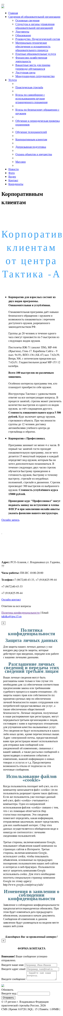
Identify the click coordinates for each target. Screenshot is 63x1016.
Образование (23, 35)
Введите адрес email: (13, 969)
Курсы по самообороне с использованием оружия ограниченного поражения (31, 98)
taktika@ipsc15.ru (11, 616)
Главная (13, 13)
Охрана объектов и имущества (33, 154)
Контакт (13, 180)
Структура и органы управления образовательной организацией (34, 26)
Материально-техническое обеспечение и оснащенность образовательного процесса (32, 46)
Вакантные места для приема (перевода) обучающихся (32, 66)
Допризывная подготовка (30, 147)
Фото (11, 173)
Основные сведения (27, 20)
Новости (13, 169)
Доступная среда (25, 72)
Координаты (15, 184)
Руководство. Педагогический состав (37, 39)
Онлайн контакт (11, 599)
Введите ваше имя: (12, 965)
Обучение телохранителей (31, 132)
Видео (12, 176)
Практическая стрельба (29, 87)
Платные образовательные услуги (35, 54)
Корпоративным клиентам (31, 139)
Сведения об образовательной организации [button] (34, 16)
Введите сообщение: (13, 979)
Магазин (20, 161)
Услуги (12, 80)
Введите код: (9, 993)
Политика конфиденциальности (20, 612)
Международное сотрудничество (35, 76)
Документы (22, 31)
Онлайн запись (10, 520)
